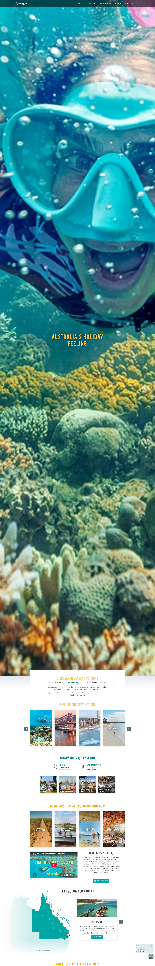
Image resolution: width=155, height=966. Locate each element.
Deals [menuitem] (127, 4)
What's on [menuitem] (118, 4)
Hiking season (64, 767)
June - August (64, 769)
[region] (77, 686)
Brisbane (97, 922)
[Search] (138, 3)
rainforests (80, 685)
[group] (41, 729)
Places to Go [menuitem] (80, 4)
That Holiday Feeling (101, 853)
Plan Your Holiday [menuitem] (106, 4)
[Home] (22, 4)
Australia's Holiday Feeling (77, 339)
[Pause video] (74, 667)
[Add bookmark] (80, 667)
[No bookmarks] (133, 4)
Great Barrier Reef (71, 683)
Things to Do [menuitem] (92, 4)
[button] (26, 729)
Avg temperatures (94, 765)
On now (62, 765)
